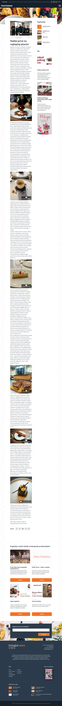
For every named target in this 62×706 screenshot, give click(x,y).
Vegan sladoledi (14, 601)
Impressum (19, 671)
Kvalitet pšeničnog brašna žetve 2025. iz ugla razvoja (44, 99)
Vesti (10, 669)
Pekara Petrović (46, 42)
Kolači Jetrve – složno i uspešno (41, 567)
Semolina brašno (46, 26)
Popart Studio (47, 703)
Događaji (11, 676)
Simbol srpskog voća (43, 70)
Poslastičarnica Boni (46, 31)
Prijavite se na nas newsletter (20, 626)
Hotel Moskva (16, 694)
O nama (18, 669)
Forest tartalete (36, 601)
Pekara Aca (45, 36)
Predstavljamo (12, 674)
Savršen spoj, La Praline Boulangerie (43, 694)
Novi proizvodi (12, 671)
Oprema (10, 673)
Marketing (19, 673)
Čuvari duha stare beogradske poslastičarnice (18, 567)
